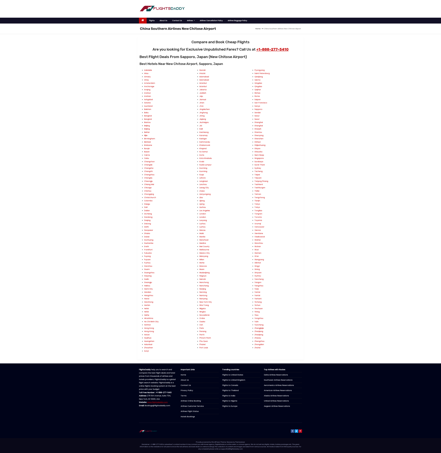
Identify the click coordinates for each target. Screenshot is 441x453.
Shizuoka (258, 151)
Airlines (190, 20)
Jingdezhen (204, 109)
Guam (147, 269)
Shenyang (258, 135)
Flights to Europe (229, 406)
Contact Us (177, 20)
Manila (202, 236)
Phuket (202, 344)
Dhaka (147, 233)
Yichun (257, 305)
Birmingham (149, 138)
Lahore (202, 178)
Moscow (203, 266)
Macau (202, 230)
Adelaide (148, 70)
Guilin (146, 279)
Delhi (146, 227)
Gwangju (148, 282)
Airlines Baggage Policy (237, 20)
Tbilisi (256, 191)
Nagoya (202, 276)
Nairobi (202, 279)
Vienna (257, 230)
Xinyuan (257, 272)
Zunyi (146, 351)
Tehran (257, 194)
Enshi (146, 246)
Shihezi (257, 142)
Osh (201, 324)
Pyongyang (259, 70)
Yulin (256, 321)
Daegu (147, 204)
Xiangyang (259, 259)
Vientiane (258, 233)
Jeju (201, 96)
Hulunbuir (148, 344)
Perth (201, 334)
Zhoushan (148, 347)
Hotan (147, 334)
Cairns (147, 155)
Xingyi (257, 266)
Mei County (204, 246)
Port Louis (203, 347)
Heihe (146, 315)
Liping (201, 204)
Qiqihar (257, 89)
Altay (146, 80)
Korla (201, 155)
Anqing (147, 89)
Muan (201, 269)
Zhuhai (257, 347)
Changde (148, 164)
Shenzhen (258, 138)
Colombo (148, 200)
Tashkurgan (259, 187)
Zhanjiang (258, 331)
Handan (147, 292)
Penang (202, 331)
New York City (205, 302)
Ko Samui (203, 151)
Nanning (203, 292)
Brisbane (148, 145)
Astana (147, 102)
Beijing (147, 125)
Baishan (147, 109)
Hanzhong (148, 302)
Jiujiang (202, 119)
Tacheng (258, 171)
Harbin (147, 305)
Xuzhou (257, 276)
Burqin (147, 148)
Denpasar (148, 230)
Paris (201, 328)
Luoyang (203, 220)
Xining (257, 269)
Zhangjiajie (259, 328)
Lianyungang (205, 194)
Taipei (257, 174)
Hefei (146, 308)
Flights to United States (232, 375)
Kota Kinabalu (205, 158)
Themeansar (240, 442)
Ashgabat (148, 99)
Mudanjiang (204, 272)
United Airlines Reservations (276, 401)
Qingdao (258, 83)
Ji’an (201, 106)
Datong (147, 223)
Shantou (258, 132)
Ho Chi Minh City (151, 321)
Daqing (147, 220)
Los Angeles (204, 210)
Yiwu (256, 315)
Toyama (258, 220)
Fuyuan (147, 259)
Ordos (202, 318)
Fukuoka (148, 253)
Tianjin (257, 200)
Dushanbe (148, 243)
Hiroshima (148, 318)
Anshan (147, 96)
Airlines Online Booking (191, 401)
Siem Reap (259, 155)
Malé (201, 233)
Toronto (258, 217)
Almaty (147, 76)
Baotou (147, 122)
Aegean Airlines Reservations (277, 406)
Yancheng (259, 279)
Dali (145, 207)
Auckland (148, 106)
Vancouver (259, 227)
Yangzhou (258, 285)
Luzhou (202, 223)
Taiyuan (257, 178)
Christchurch (150, 197)
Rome (257, 96)
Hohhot (147, 324)
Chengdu (148, 178)
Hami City (148, 289)
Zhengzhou (259, 341)
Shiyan (257, 148)
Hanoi (146, 298)
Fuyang (147, 256)
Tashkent (258, 184)
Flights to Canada (230, 385)
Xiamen (257, 253)
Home (258, 28)
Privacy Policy (187, 390)
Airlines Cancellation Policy (211, 20)
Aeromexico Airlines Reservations (279, 385)
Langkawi (203, 181)
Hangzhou (148, 295)
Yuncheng (258, 324)
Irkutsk (202, 73)
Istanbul (203, 83)
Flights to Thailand (230, 390)
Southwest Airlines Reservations (278, 380)
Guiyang (147, 276)
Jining (202, 115)
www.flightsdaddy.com (157, 402)
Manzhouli (203, 240)
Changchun (149, 161)
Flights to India (228, 395)
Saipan (257, 99)
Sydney (257, 168)
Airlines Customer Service (192, 406)
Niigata (202, 308)
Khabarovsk (204, 145)
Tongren (258, 213)
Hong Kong (149, 328)
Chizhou (147, 191)
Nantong (203, 295)
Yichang (258, 302)
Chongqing (149, 194)
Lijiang (202, 200)
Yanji (256, 289)
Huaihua (147, 338)
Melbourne (204, 249)
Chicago (148, 187)
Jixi (200, 125)
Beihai (146, 132)
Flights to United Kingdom (233, 380)
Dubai (146, 236)
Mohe (201, 262)
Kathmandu (204, 142)
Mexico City (204, 253)
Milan (201, 259)
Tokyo (257, 204)
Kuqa (201, 174)
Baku (146, 112)
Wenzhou (258, 243)
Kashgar (203, 138)
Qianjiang (258, 76)
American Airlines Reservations (278, 390)
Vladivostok (259, 236)
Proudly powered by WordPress (208, 442)
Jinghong (203, 112)
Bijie (145, 135)
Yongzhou (258, 318)
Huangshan (149, 341)
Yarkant (258, 298)
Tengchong (259, 197)
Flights (152, 20)
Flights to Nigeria (229, 401)
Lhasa (202, 191)
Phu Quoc (203, 341)
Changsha (148, 168)
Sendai (257, 112)
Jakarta (202, 89)
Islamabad (204, 76)
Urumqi (257, 223)
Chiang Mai (149, 184)
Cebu (146, 158)
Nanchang (204, 285)
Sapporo (258, 109)
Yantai (257, 292)
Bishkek (147, 142)
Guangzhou (149, 272)
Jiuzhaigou (204, 122)
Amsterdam (149, 83)
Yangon (257, 282)
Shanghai (258, 122)
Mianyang (203, 256)
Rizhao (257, 93)
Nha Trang (204, 305)
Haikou (147, 285)
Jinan (201, 102)
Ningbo (202, 311)
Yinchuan (258, 308)
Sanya (257, 106)
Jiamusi (202, 99)
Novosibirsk (204, 315)
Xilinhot (257, 262)
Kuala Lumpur (205, 164)
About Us (163, 20)
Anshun (147, 93)
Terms (184, 395)
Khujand (202, 148)
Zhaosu (257, 338)
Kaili (201, 129)
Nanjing (202, 289)
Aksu (146, 73)
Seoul (256, 115)
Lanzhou (203, 184)
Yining (257, 311)
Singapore (259, 158)
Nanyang (203, 298)
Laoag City (204, 187)
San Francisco (260, 102)
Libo (201, 197)
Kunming (203, 168)
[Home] (143, 21)
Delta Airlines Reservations (276, 375)
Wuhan (257, 246)
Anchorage (149, 86)
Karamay (203, 135)
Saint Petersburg (262, 73)
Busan (147, 151)
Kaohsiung (204, 132)
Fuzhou (147, 262)
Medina (202, 243)
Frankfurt (148, 249)
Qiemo (257, 80)
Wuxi (256, 249)
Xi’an (256, 256)
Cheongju (148, 181)
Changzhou (149, 174)
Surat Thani (259, 164)
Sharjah (257, 129)
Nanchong (204, 282)
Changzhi (148, 171)
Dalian (147, 210)
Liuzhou (202, 207)
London (202, 213)
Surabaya (258, 161)
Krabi (201, 161)
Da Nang (148, 213)
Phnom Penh (205, 338)
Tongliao (258, 210)
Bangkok (148, 115)
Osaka (202, 321)
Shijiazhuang (259, 145)
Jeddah (202, 93)
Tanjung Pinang (261, 181)
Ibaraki (202, 70)
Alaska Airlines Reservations (276, 395)
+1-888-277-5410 (272, 49)
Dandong (148, 217)
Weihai (257, 240)
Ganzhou (148, 266)
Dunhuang (148, 240)
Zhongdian (259, 344)
